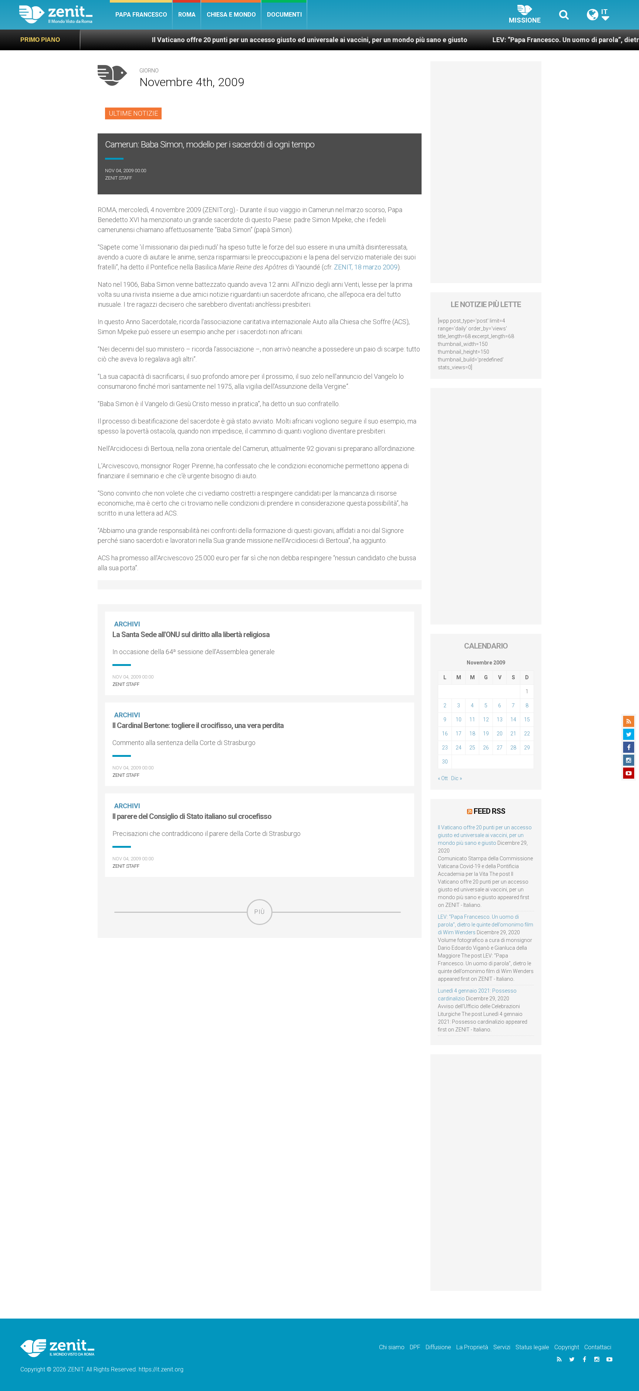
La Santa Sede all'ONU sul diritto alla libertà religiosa (191, 634)
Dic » (456, 778)
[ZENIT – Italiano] (64, 14)
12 (486, 719)
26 (486, 748)
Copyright (566, 1347)
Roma (187, 14)
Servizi (501, 1347)
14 (513, 719)
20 (500, 734)
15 (527, 719)
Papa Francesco (141, 14)
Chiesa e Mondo (231, 14)
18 (472, 734)
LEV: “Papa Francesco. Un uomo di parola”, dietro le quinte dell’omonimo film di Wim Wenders (485, 924)
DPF (415, 1347)
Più (259, 911)
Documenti (284, 14)
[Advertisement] (260, 977)
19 (486, 734)
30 (445, 762)
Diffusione (438, 1347)
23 (445, 748)
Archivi (127, 624)
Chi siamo (392, 1347)
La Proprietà (472, 1347)
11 (472, 719)
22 (527, 734)
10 (459, 719)
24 (459, 748)
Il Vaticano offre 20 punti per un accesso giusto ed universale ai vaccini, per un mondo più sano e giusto (265, 40)
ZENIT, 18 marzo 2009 (366, 267)
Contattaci (597, 1347)
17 (459, 734)
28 (513, 748)
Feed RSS (489, 811)
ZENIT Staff (118, 178)
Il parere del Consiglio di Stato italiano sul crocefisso (191, 816)
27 (500, 748)
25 (472, 748)
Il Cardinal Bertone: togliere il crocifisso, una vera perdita (198, 725)
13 (500, 719)
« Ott (443, 778)
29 (527, 748)
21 (513, 734)
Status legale (532, 1347)
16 (445, 734)
